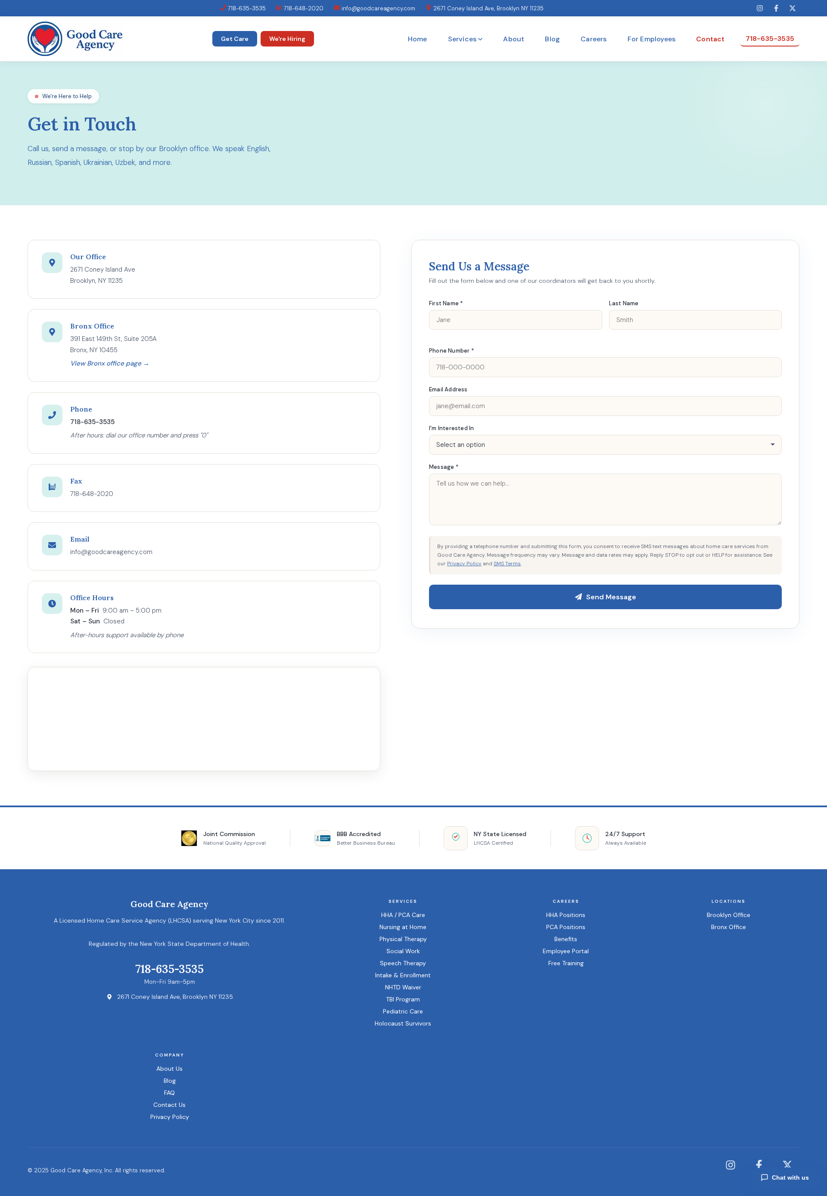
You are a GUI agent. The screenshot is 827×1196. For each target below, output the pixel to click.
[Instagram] (760, 8)
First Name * (446, 303)
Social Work (403, 951)
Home (417, 38)
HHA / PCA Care (403, 915)
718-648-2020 (302, 8)
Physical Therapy (403, 939)
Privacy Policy (464, 563)
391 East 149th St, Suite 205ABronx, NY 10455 (113, 344)
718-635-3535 (246, 8)
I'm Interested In (451, 428)
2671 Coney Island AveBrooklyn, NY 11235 (102, 275)
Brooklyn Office (728, 915)
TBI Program (403, 999)
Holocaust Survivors (403, 1023)
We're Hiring (287, 39)
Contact (710, 38)
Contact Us (169, 1105)
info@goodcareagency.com (377, 8)
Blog (552, 38)
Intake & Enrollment (403, 975)
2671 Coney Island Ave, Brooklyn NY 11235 (488, 8)
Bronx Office (728, 927)
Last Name (624, 303)
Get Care (235, 39)
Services (462, 38)
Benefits (565, 939)
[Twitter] (793, 8)
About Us (169, 1068)
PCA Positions (565, 927)
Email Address (448, 389)
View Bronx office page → (109, 363)
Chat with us (790, 1177)
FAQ (169, 1093)
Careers (593, 38)
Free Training (566, 963)
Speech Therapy (403, 963)
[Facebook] (776, 8)
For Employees (652, 38)
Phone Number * (451, 350)
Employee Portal (566, 951)
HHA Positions (565, 915)
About (513, 38)
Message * (443, 467)
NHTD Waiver (403, 987)
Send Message (611, 596)
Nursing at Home (402, 927)
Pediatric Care (403, 1011)
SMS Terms (507, 563)
